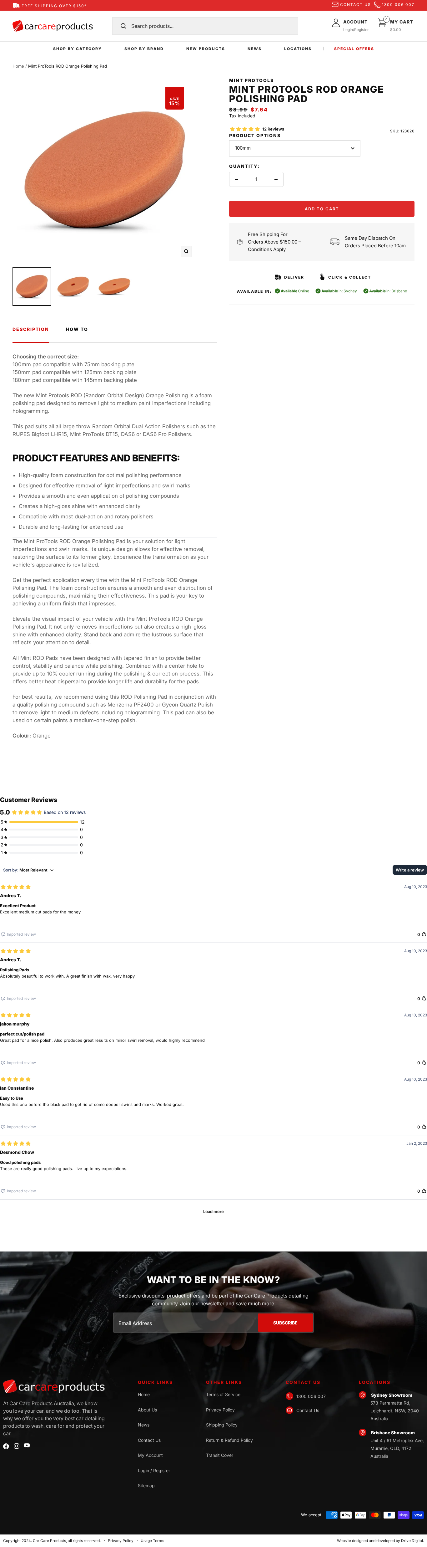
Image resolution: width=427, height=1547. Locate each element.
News (143, 1424)
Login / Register (154, 1470)
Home (18, 66)
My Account (150, 1455)
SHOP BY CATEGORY (77, 48)
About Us (147, 1409)
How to (77, 329)
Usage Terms (152, 1540)
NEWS (255, 48)
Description (31, 329)
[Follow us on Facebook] (6, 1446)
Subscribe (285, 1322)
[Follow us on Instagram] (16, 1446)
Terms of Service (223, 1394)
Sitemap (146, 1485)
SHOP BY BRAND (144, 48)
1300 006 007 (398, 4)
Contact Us (149, 1440)
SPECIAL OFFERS (354, 48)
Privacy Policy (220, 1409)
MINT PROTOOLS (251, 80)
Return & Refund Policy (229, 1440)
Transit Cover (219, 1455)
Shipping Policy (222, 1424)
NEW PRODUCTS (205, 48)
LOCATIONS (298, 48)
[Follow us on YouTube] (27, 1445)
